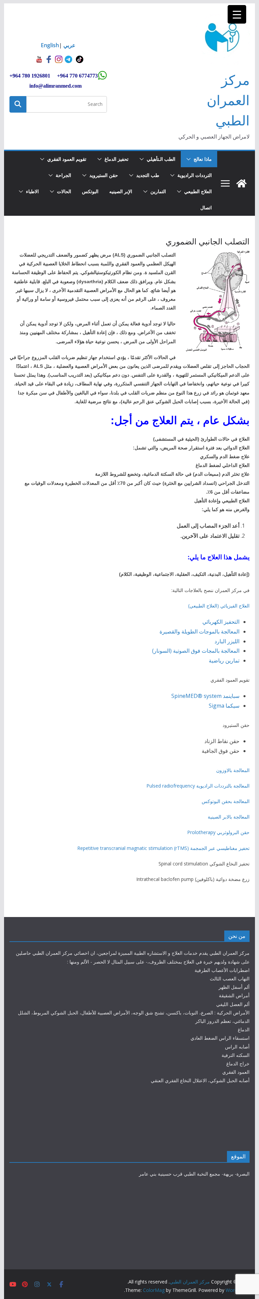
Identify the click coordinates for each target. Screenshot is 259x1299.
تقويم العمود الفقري (66, 159)
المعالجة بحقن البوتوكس (226, 801)
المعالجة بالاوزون (233, 770)
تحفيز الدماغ (116, 159)
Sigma (216, 705)
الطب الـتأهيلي (161, 159)
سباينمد (231, 696)
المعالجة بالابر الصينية (229, 817)
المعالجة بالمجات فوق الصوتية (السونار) (195, 650)
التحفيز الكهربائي (220, 621)
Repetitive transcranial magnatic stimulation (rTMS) (133, 848)
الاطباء (32, 191)
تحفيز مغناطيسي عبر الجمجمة (220, 848)
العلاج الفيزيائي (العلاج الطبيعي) (219, 605)
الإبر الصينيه (120, 191)
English (50, 45)
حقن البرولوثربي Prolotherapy (218, 832)
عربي (69, 45)
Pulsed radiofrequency (170, 786)
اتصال (206, 207)
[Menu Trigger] (237, 14)
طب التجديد (147, 175)
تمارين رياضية (224, 660)
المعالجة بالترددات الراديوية (223, 786)
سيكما (232, 705)
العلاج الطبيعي (198, 191)
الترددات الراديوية (194, 175)
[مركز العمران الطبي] (241, 183)
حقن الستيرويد (103, 175)
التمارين (158, 191)
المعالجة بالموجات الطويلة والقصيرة (199, 631)
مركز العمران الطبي (228, 99)
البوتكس (90, 191)
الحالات (64, 191)
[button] (190, 159)
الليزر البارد (226, 641)
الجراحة (63, 175)
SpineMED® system (196, 696)
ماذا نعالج (203, 159)
